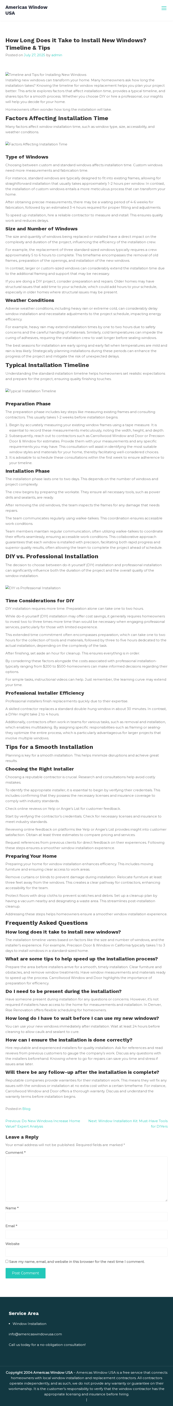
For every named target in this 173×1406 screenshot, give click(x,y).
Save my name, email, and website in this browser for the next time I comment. (77, 1261)
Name (12, 1208)
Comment (15, 1152)
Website (12, 1244)
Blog (26, 1109)
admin (56, 55)
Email (11, 1226)
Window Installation (29, 1324)
